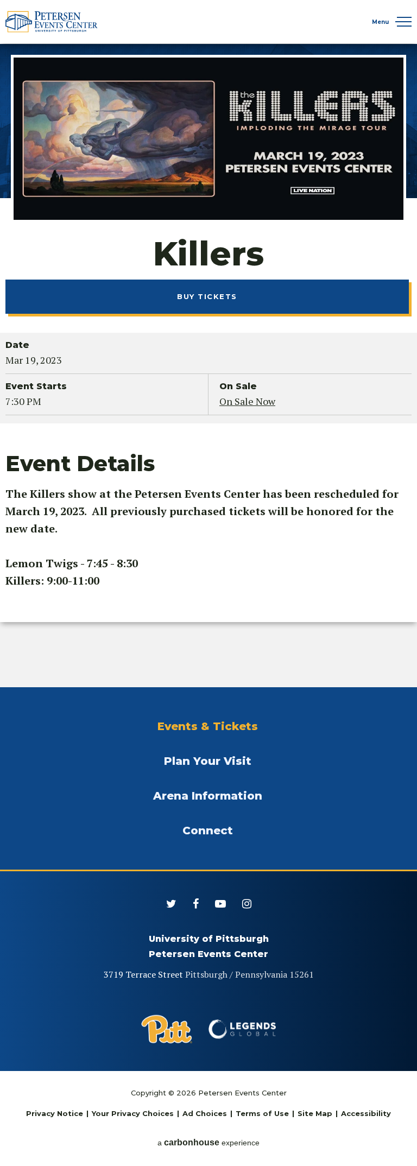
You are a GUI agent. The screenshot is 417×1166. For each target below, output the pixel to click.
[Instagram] (246, 903)
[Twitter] (171, 903)
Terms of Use (262, 1113)
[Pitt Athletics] (166, 1029)
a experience (208, 1142)
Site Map (315, 1113)
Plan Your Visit (207, 761)
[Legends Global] (242, 1029)
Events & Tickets (207, 726)
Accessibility (366, 1113)
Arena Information (207, 795)
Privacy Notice (54, 1113)
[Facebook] (196, 903)
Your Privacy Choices (133, 1113)
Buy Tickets (207, 296)
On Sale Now (247, 401)
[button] (403, 22)
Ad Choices (204, 1113)
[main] (208, 365)
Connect (207, 830)
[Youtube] (220, 903)
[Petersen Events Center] (51, 22)
